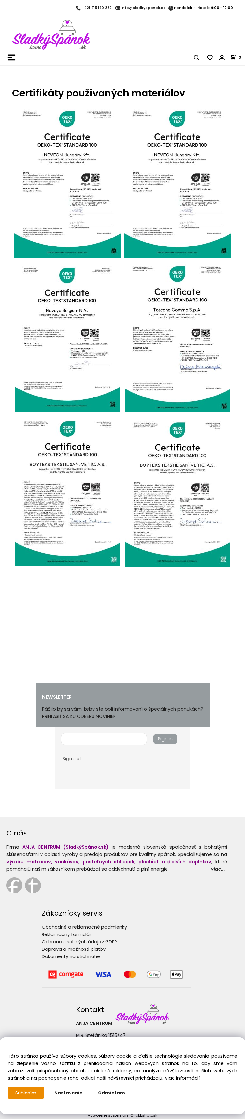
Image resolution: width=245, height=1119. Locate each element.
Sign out (72, 758)
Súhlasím (25, 1093)
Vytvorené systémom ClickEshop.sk (122, 1115)
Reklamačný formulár (66, 934)
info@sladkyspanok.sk (143, 8)
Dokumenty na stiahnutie (71, 956)
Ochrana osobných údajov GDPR (79, 942)
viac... (218, 869)
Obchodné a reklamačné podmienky (84, 927)
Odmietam (111, 1093)
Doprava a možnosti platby (74, 949)
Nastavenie (68, 1093)
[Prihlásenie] (222, 57)
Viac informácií (182, 1078)
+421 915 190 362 (97, 8)
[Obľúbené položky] (210, 57)
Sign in (165, 739)
